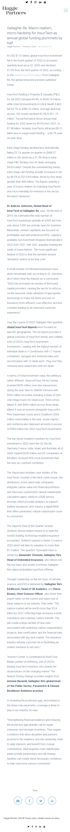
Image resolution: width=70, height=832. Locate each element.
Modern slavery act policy (49, 818)
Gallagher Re (46, 47)
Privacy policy (31, 818)
